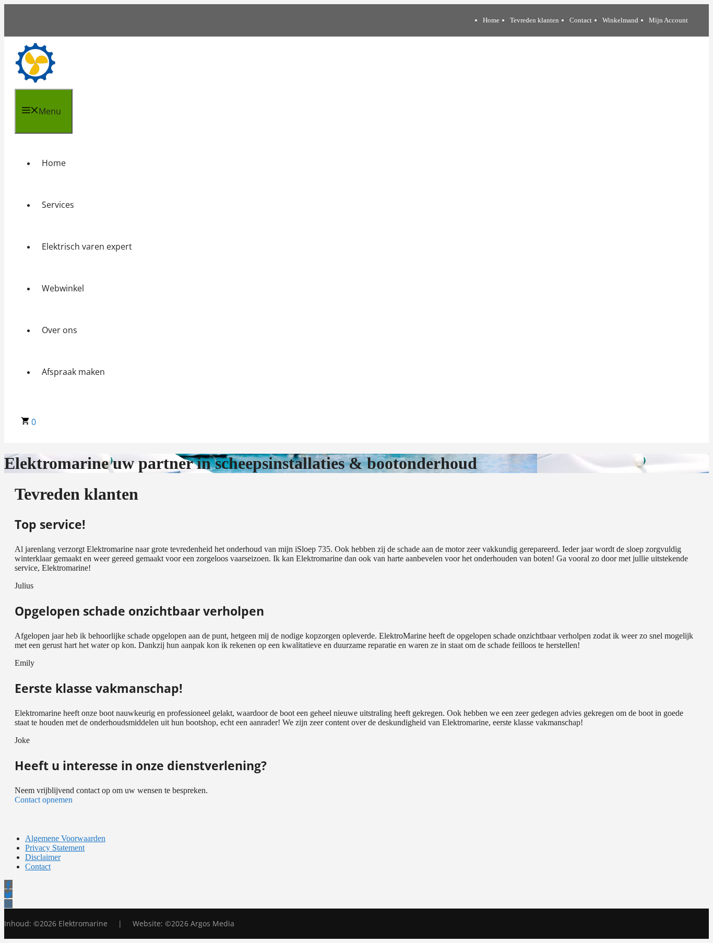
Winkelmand (620, 20)
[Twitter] (8, 893)
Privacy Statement (55, 847)
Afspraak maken (73, 372)
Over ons (59, 330)
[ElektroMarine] (35, 63)
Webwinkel (63, 288)
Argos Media (212, 923)
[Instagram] (8, 903)
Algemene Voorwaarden (65, 838)
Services (58, 204)
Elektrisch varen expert (87, 246)
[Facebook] (8, 884)
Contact (580, 20)
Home (491, 20)
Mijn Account (668, 20)
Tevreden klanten (534, 20)
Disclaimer (43, 857)
